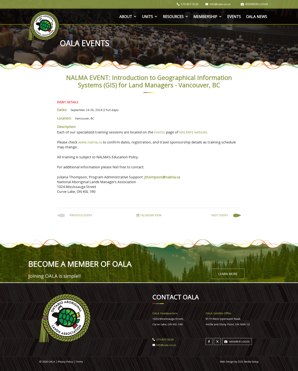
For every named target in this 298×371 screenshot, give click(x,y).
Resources (173, 16)
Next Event (220, 215)
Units (147, 16)
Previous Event (81, 215)
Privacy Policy (65, 361)
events (159, 132)
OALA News (256, 16)
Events (234, 16)
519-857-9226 (189, 4)
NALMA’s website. (193, 132)
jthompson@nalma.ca (162, 177)
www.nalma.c (89, 142)
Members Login (256, 4)
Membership (205, 16)
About (125, 16)
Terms (79, 361)
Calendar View (150, 215)
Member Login (239, 341)
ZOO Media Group (248, 361)
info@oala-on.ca (220, 4)
